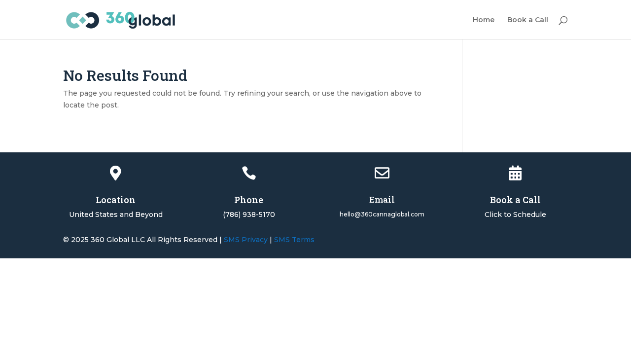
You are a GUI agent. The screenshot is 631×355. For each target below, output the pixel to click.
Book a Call (527, 20)
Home (483, 20)
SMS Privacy (246, 239)
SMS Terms (294, 239)
